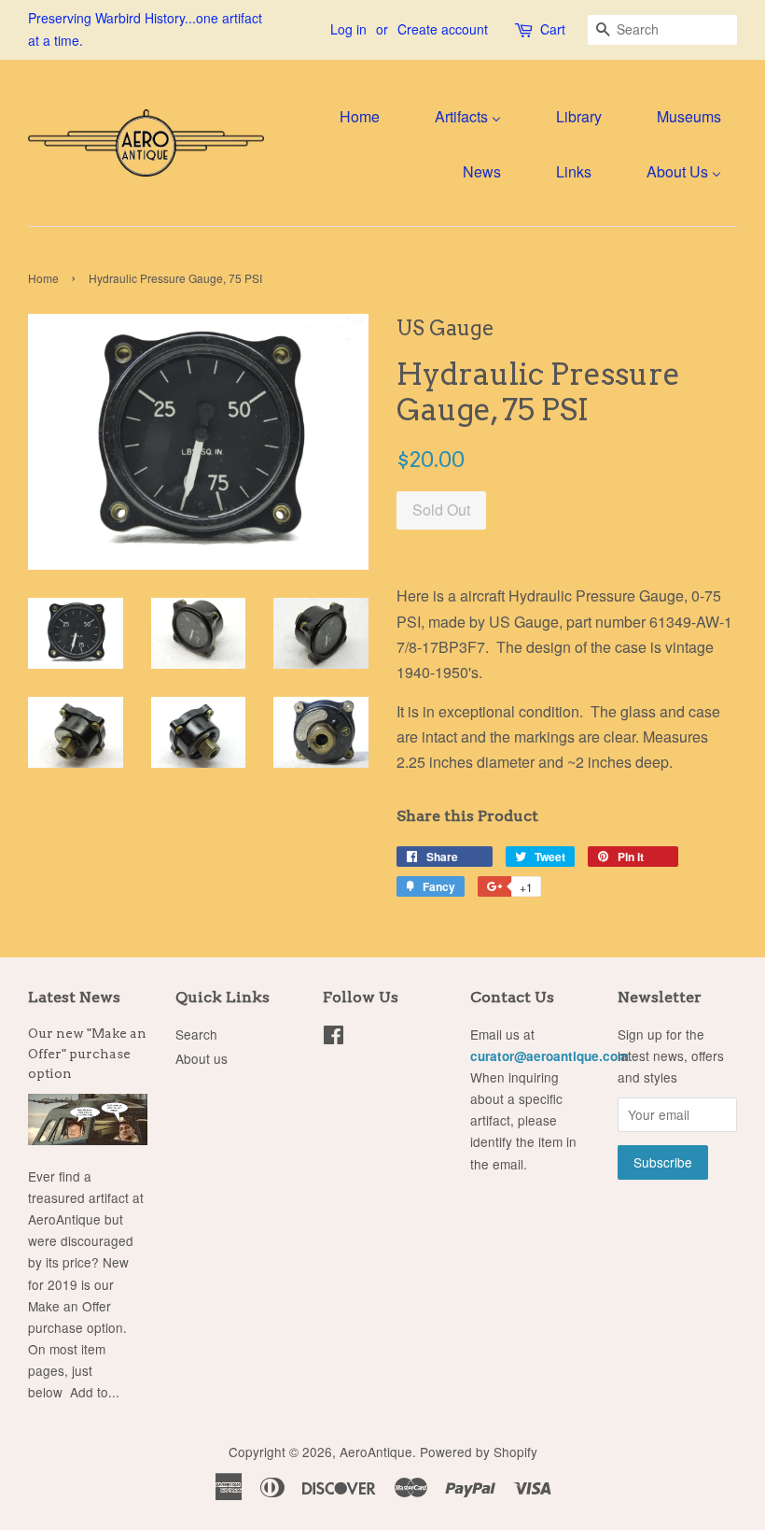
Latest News (74, 997)
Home (43, 278)
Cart (552, 29)
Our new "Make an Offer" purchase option (87, 1054)
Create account (442, 29)
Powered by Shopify (478, 1451)
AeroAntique (376, 1451)
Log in (348, 29)
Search (196, 1034)
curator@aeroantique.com (549, 1056)
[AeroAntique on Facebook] (333, 1037)
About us (201, 1058)
